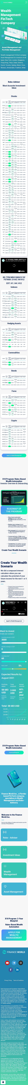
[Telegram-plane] (14, 963)
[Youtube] (7, 963)
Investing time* (5, 656)
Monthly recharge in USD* (8, 646)
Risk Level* (10, 665)
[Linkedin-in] (17, 969)
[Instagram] (21, 963)
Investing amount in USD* (8, 637)
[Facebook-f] (10, 969)
